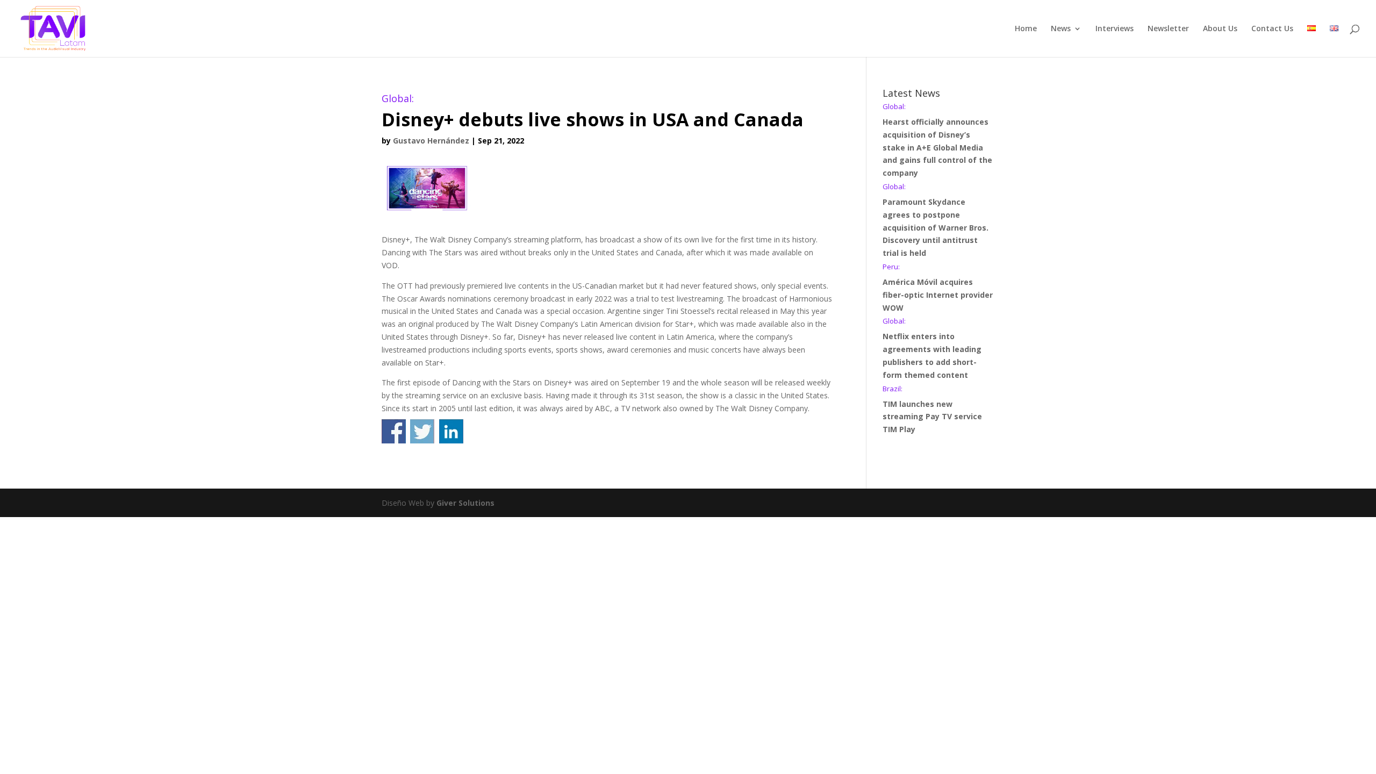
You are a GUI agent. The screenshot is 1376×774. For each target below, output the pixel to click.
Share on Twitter (422, 431)
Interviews (1114, 29)
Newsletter (1168, 29)
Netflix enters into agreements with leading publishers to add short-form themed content (932, 348)
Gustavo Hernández (431, 140)
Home (1026, 29)
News (1061, 29)
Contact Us (1272, 29)
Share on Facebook (394, 431)
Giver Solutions (465, 503)
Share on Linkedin (451, 431)
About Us (1220, 29)
